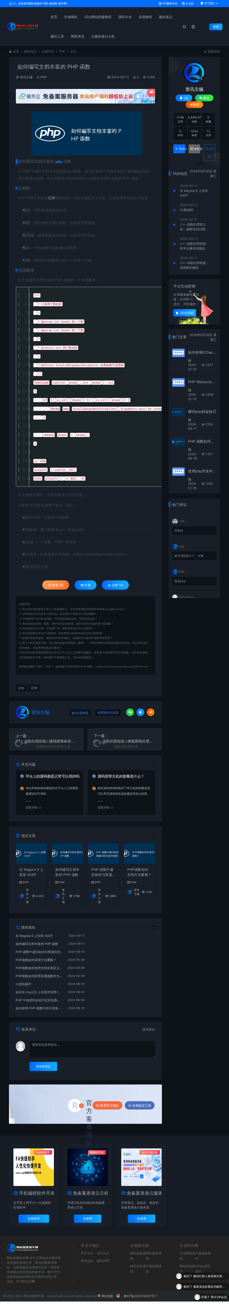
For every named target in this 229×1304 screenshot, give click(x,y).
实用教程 (145, 17)
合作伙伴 (103, 1253)
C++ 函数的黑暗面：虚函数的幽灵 (194, 265)
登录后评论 (43, 1066)
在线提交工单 (141, 1105)
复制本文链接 (109, 712)
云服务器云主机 (103, 36)
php (21, 688)
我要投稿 (213, 51)
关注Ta (182, 148)
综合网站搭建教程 (98, 17)
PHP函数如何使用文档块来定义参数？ (39, 968)
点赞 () (117, 585)
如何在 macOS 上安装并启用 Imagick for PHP (39, 992)
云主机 (189, 3)
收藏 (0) (57, 585)
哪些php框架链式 (202, 411)
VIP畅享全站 (169, 3)
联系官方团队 (109, 1105)
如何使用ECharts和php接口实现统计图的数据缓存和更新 (202, 352)
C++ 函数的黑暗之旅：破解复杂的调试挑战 (194, 226)
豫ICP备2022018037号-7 (140, 1296)
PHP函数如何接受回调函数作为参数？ (39, 976)
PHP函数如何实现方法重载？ (139, 872)
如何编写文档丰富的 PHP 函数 (67, 872)
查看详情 (31, 807)
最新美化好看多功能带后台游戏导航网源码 (210, 1276)
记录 (51, 197)
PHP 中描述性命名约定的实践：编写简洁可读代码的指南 (39, 1000)
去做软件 (34, 1218)
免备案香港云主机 (90, 1193)
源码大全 (125, 17)
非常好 (178, 530)
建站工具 (57, 36)
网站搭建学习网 (31, 666)
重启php (180, 581)
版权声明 (103, 1261)
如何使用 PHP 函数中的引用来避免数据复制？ (40, 1008)
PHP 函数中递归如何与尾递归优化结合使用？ (103, 872)
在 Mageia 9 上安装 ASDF (31, 872)
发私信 (197, 148)
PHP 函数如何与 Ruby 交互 (202, 441)
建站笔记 (165, 17)
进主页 (211, 152)
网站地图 (107, 1296)
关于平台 (87, 1253)
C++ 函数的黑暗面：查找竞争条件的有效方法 (46, 741)
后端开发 (48, 51)
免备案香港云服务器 (144, 1193)
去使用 (87, 1218)
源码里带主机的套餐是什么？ (121, 776)
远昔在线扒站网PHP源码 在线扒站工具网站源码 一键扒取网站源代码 (210, 1297)
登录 (216, 27)
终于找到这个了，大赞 (189, 556)
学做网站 (71, 17)
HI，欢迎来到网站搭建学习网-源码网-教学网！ (40, 3)
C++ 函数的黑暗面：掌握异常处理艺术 (124, 741)
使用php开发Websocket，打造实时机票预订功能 (202, 471)
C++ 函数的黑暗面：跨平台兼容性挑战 (194, 246)
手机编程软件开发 (36, 1193)
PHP (62, 51)
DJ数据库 (186, 210)
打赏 (87, 585)
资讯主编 (26, 77)
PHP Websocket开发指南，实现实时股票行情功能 (202, 382)
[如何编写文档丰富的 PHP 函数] (86, 133)
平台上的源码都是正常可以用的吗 (52, 776)
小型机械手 (23, 984)
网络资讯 (77, 36)
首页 (54, 17)
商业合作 (87, 1261)
